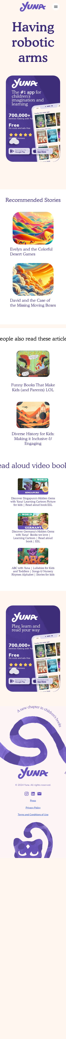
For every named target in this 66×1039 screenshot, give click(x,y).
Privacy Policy (33, 807)
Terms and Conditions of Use (33, 814)
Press (33, 800)
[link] (19, 151)
